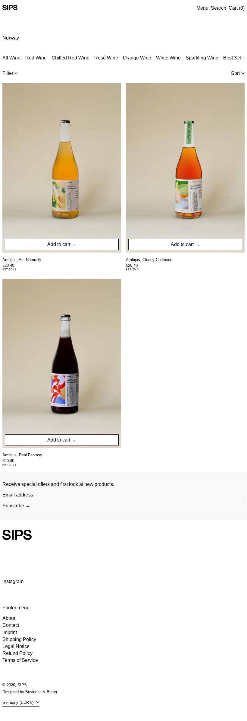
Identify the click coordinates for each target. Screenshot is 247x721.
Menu (202, 8)
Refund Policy (17, 653)
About (8, 618)
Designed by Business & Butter (29, 692)
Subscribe (13, 505)
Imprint (9, 632)
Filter (7, 73)
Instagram (12, 581)
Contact (10, 625)
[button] (218, 8)
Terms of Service (20, 660)
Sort (235, 73)
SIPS (22, 685)
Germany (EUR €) (18, 702)
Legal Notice (16, 646)
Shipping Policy (19, 639)
